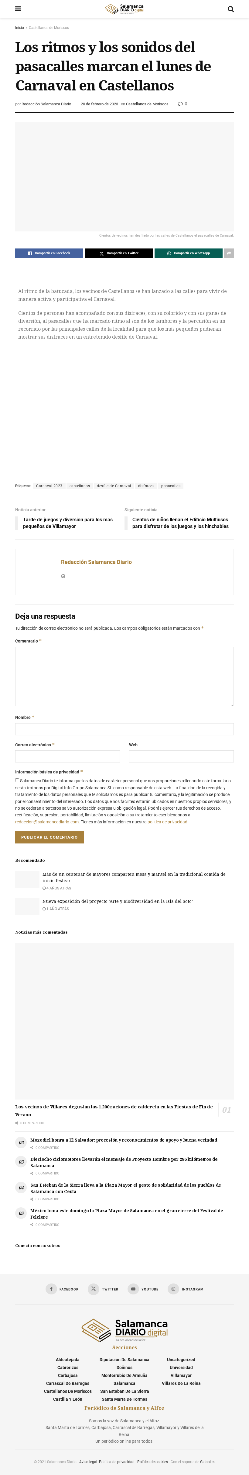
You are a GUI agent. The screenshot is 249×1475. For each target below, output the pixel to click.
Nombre (25, 717)
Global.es (207, 1462)
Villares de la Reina (181, 1383)
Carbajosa (68, 1375)
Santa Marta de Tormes (124, 1399)
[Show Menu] (18, 9)
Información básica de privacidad (49, 772)
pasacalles (170, 486)
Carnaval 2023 (49, 486)
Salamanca (124, 1383)
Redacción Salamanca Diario (46, 104)
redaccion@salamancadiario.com (47, 821)
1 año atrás (57, 909)
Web (133, 744)
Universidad (181, 1367)
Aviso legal (88, 1462)
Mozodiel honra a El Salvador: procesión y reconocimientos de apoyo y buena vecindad (123, 1140)
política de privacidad (167, 821)
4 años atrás (58, 888)
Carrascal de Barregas (67, 1383)
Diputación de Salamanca (124, 1359)
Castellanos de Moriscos (49, 28)
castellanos (80, 486)
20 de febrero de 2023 (99, 104)
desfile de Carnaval (114, 486)
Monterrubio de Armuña (124, 1375)
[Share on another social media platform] (229, 253)
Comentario (28, 641)
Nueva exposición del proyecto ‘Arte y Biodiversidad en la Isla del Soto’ (118, 901)
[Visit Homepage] (124, 9)
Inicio (19, 28)
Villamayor (181, 1375)
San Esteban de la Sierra (124, 1391)
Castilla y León (67, 1399)
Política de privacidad (117, 1462)
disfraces (146, 486)
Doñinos (124, 1367)
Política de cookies (152, 1462)
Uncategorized (181, 1359)
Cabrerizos (67, 1367)
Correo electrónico (35, 745)
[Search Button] (231, 9)
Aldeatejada (68, 1359)
